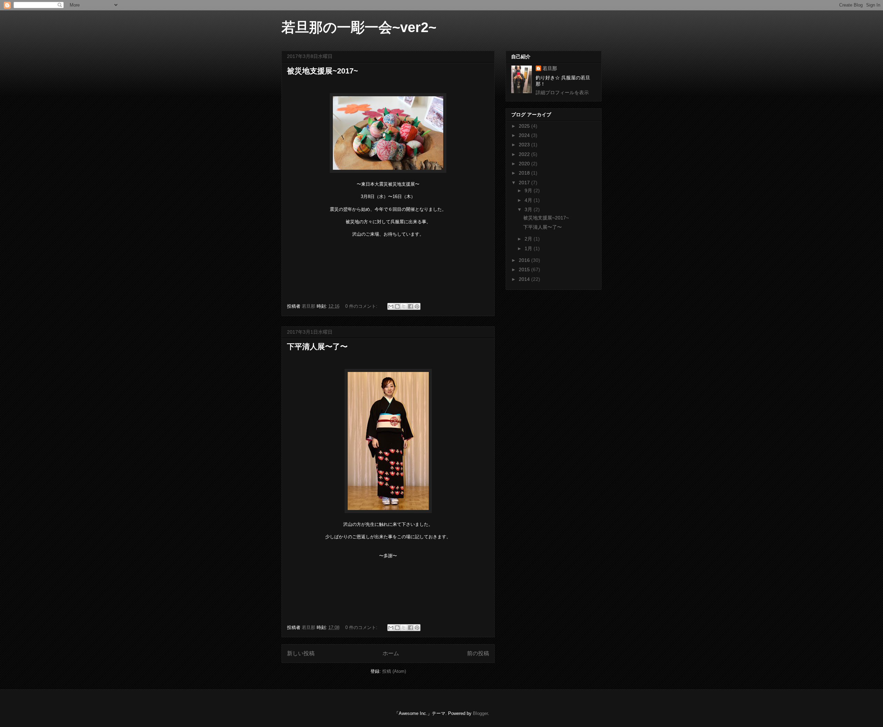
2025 (525, 126)
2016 (525, 260)
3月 (529, 209)
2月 (529, 239)
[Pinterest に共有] (417, 306)
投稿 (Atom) (394, 671)
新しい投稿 (301, 653)
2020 (525, 163)
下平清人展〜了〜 (317, 346)
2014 (525, 279)
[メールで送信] (390, 306)
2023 (525, 144)
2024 (525, 135)
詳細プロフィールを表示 (562, 92)
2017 (525, 182)
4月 (529, 200)
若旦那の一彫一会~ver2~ (358, 27)
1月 (529, 248)
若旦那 (550, 68)
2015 (525, 269)
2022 (525, 154)
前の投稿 (478, 653)
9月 (529, 190)
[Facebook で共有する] (410, 306)
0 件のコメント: (362, 306)
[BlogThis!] (397, 306)
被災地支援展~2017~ (322, 71)
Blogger (480, 713)
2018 (525, 173)
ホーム (391, 653)
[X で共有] (403, 306)
